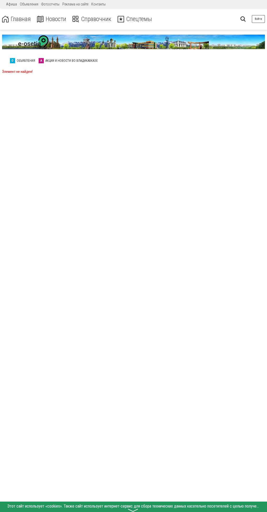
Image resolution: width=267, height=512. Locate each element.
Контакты (98, 4)
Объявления (29, 4)
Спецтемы (139, 19)
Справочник (96, 19)
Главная (21, 19)
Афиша (11, 4)
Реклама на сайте (75, 4)
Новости (56, 19)
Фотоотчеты (50, 4)
